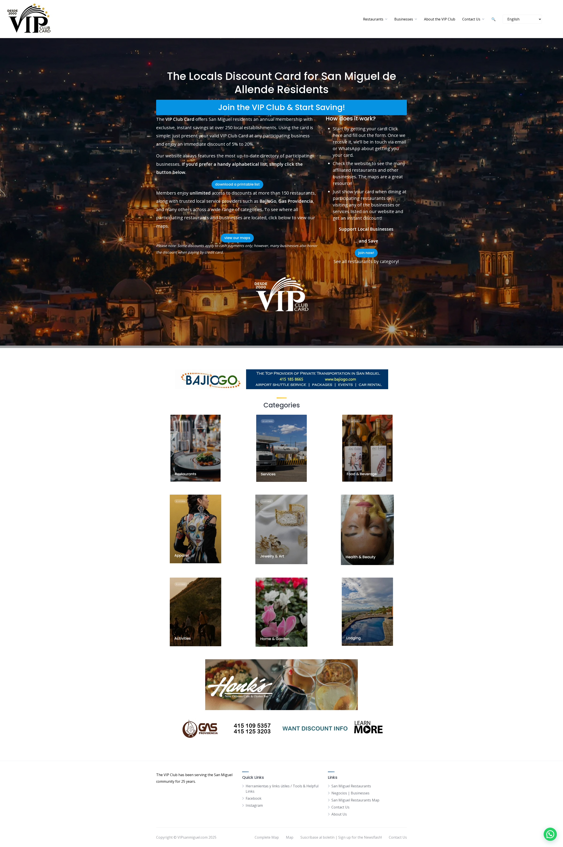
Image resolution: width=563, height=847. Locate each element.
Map (289, 837)
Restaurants (373, 19)
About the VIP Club (439, 19)
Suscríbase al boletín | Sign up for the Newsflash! (341, 837)
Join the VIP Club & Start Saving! (281, 107)
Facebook (253, 798)
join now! (366, 252)
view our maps (237, 237)
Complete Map (267, 837)
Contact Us (471, 19)
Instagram (254, 805)
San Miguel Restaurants (351, 786)
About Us (339, 814)
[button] (550, 834)
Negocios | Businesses (350, 793)
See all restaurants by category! (366, 261)
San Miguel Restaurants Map (355, 800)
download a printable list (237, 184)
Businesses (403, 19)
